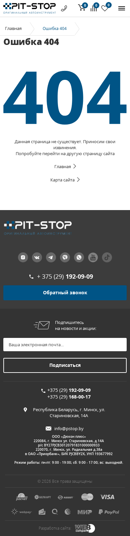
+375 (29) (69, 390)
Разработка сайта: (55, 528)
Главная (13, 28)
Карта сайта (62, 180)
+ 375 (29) (65, 276)
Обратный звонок (65, 292)
